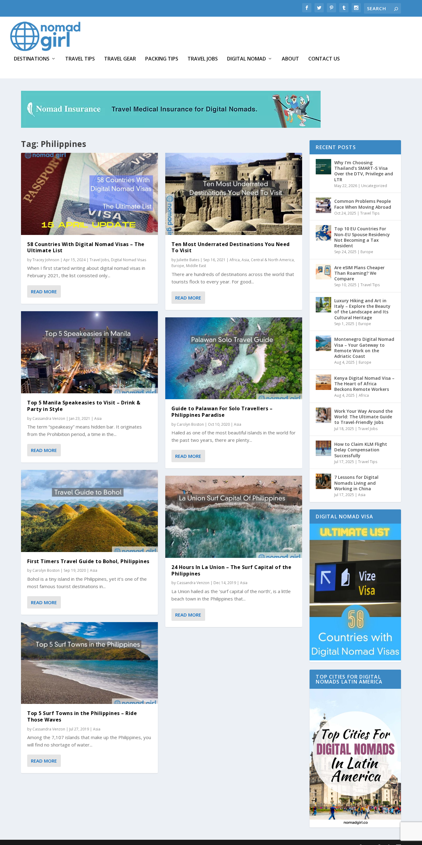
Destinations (31, 59)
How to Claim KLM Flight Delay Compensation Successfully (360, 449)
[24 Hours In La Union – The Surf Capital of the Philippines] (233, 517)
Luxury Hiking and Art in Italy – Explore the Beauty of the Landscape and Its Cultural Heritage (362, 309)
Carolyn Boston (46, 570)
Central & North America (272, 259)
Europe (177, 265)
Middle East (196, 265)
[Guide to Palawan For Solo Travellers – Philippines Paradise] (233, 358)
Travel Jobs (203, 59)
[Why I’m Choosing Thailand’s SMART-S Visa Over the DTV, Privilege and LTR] (323, 166)
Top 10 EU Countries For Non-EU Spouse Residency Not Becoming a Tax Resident (362, 237)
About (290, 59)
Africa (235, 259)
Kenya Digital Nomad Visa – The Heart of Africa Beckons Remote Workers (364, 383)
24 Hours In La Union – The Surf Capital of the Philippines (231, 570)
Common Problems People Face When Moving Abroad (362, 204)
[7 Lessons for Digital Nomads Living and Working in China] (323, 481)
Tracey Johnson (45, 259)
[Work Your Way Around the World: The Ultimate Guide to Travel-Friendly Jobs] (323, 415)
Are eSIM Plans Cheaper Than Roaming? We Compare (359, 273)
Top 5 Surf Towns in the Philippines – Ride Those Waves (82, 716)
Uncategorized (374, 185)
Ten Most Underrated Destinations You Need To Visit (230, 247)
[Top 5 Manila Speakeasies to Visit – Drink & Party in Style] (89, 352)
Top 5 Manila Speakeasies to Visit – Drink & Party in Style (84, 405)
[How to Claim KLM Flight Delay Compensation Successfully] (323, 448)
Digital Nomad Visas (128, 259)
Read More (44, 291)
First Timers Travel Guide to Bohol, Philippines (88, 561)
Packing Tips (161, 59)
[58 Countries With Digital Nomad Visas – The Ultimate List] (89, 194)
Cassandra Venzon (48, 418)
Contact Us (324, 59)
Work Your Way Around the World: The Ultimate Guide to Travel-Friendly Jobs (363, 416)
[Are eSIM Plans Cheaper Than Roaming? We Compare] (323, 271)
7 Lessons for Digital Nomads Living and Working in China (356, 482)
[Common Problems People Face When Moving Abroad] (323, 205)
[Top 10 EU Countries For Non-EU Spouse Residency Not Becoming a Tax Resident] (323, 233)
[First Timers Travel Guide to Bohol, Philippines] (89, 511)
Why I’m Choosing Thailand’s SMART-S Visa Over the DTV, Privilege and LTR (363, 171)
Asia (98, 418)
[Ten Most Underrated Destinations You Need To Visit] (233, 194)
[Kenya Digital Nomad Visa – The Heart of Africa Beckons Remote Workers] (323, 382)
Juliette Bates (188, 259)
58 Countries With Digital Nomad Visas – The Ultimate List (86, 247)
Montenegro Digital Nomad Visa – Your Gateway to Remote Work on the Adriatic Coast (364, 347)
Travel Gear (120, 59)
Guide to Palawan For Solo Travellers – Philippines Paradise (221, 411)
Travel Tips (80, 59)
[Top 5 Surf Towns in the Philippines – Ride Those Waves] (89, 663)
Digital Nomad (246, 59)
